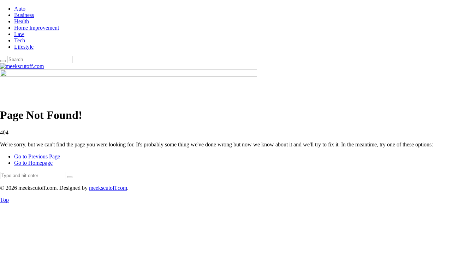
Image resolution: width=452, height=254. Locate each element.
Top (4, 200)
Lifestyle (24, 47)
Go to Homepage (33, 163)
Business (24, 15)
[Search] (3, 61)
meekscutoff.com (108, 188)
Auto (19, 9)
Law (19, 34)
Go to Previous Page (37, 156)
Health (21, 21)
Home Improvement (36, 28)
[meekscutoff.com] (22, 66)
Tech (19, 40)
